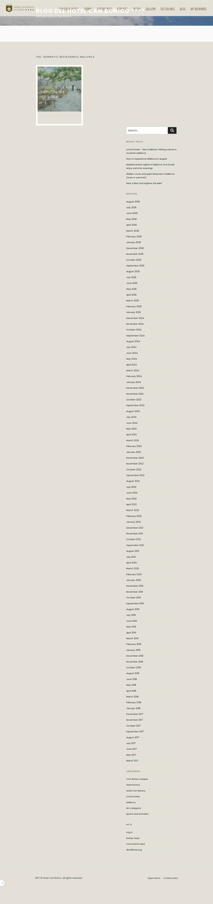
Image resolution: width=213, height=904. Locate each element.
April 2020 (131, 562)
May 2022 (131, 498)
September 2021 (135, 545)
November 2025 (134, 254)
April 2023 (131, 434)
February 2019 (133, 644)
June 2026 (132, 213)
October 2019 (133, 597)
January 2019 (133, 650)
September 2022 (135, 475)
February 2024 (134, 376)
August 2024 (133, 341)
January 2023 (133, 452)
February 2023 (134, 446)
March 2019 (132, 638)
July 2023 (131, 417)
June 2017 (131, 749)
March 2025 (132, 300)
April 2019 (131, 632)
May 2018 (131, 685)
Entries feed (132, 838)
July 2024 (131, 347)
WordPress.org (134, 849)
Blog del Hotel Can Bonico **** (90, 11)
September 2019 (135, 603)
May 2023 (131, 428)
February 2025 (134, 306)
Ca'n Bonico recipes (137, 779)
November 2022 (134, 463)
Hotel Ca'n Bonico (135, 790)
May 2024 (131, 358)
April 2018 (131, 690)
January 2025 (133, 312)
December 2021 (134, 527)
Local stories (133, 796)
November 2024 (135, 324)
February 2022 (134, 516)
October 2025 (133, 260)
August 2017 (132, 737)
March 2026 (132, 230)
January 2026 (133, 242)
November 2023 (134, 393)
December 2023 (135, 388)
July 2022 (131, 487)
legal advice (154, 878)
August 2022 (133, 481)
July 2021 (131, 557)
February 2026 (134, 236)
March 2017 (132, 760)
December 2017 (134, 714)
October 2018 (133, 667)
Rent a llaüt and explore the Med (144, 183)
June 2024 (132, 353)
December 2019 (134, 586)
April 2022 (131, 504)
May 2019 (131, 626)
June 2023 (131, 423)
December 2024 (135, 318)
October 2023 (133, 399)
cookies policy (170, 878)
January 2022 (133, 521)
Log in (129, 832)
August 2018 (132, 673)
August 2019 (132, 609)
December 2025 (135, 248)
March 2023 (132, 440)
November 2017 (134, 719)
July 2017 (131, 743)
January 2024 (133, 382)
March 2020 (132, 568)
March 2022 (132, 510)
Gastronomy (133, 784)
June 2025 (131, 283)
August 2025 (133, 271)
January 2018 (133, 708)
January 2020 (133, 580)
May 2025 (131, 289)
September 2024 (135, 335)
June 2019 (131, 621)
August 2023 (133, 411)
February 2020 (134, 574)
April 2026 (131, 224)
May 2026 (131, 219)
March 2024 (132, 370)
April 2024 (131, 364)
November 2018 (134, 661)
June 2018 (131, 679)
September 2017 (135, 731)
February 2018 (133, 702)
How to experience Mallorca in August (146, 158)
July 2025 (131, 277)
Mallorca (131, 802)
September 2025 (135, 265)
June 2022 (131, 492)
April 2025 (131, 294)
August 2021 (132, 551)
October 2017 (133, 725)
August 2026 (133, 201)
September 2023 (135, 405)
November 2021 (134, 533)
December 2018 (134, 655)
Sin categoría (133, 808)
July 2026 (131, 207)
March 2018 (132, 696)
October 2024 (134, 329)
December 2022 (135, 457)
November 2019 (134, 591)
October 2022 (133, 469)
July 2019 (131, 615)
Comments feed (135, 844)
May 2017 (131, 755)
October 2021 (133, 539)
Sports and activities (137, 814)
